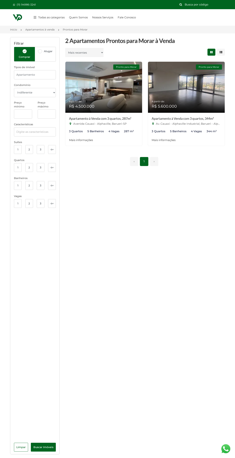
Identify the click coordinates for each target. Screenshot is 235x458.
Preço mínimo (19, 104)
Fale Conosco (127, 17)
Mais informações (81, 140)
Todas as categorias (51, 17)
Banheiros (21, 178)
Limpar (21, 447)
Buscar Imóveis (43, 447)
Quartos (19, 160)
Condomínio (22, 85)
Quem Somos (78, 17)
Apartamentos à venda (40, 29)
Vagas (18, 196)
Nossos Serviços (102, 17)
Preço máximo (43, 104)
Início (13, 29)
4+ (52, 149)
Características (23, 124)
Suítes (18, 142)
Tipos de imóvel (24, 67)
